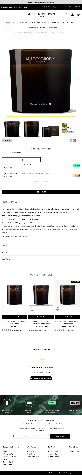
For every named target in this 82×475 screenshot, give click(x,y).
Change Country (65, 7)
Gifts (33, 22)
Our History (31, 454)
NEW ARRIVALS (23, 22)
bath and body (43, 22)
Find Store (47, 7)
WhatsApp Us (8, 454)
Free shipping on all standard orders (12, 7)
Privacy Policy (53, 454)
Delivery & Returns (9, 457)
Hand (65, 22)
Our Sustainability (33, 457)
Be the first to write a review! (41, 378)
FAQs (5, 459)
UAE (78, 7)
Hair (72, 22)
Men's (42, 27)
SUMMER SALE (11, 22)
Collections (52, 27)
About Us (30, 451)
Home (78, 22)
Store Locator (74, 451)
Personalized (27, 32)
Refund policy (8, 465)
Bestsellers (33, 27)
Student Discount (54, 457)
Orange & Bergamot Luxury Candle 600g (49, 32)
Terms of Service (9, 462)
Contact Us (7, 451)
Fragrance (56, 22)
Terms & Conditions (54, 451)
